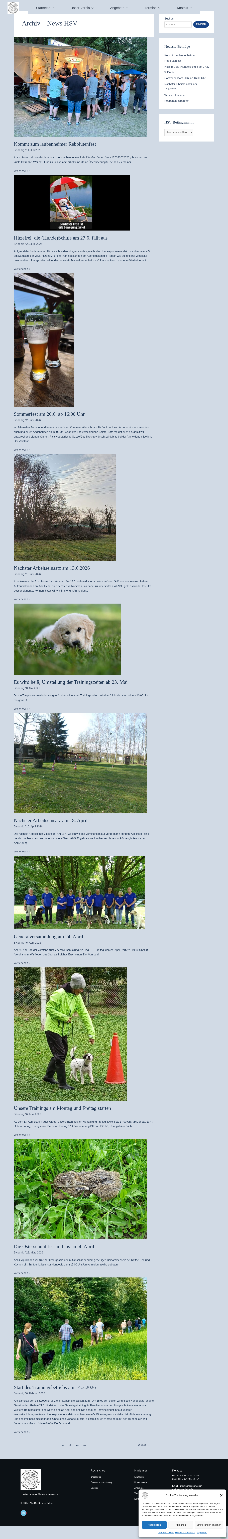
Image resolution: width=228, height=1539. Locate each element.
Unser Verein (80, 8)
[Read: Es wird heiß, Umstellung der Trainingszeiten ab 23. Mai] (84, 639)
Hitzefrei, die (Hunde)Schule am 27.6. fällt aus (61, 238)
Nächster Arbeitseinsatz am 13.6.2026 (52, 568)
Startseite (43, 8)
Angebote (117, 8)
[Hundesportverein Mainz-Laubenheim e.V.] (150, 1495)
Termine (151, 8)
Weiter (144, 1444)
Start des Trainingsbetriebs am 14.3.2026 (55, 1387)
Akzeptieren (154, 1524)
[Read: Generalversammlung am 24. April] (84, 892)
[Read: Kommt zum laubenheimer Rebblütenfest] (84, 87)
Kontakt (182, 8)
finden (201, 24)
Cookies (94, 1488)
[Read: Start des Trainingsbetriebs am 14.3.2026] (84, 1328)
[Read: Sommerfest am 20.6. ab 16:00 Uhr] (84, 340)
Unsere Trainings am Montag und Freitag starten (62, 1108)
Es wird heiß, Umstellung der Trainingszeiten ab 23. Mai (71, 682)
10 (84, 1444)
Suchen (169, 18)
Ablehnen (181, 1524)
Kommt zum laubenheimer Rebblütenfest (55, 144)
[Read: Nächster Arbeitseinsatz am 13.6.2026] (84, 507)
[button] (221, 1495)
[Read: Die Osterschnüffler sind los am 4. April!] (84, 1189)
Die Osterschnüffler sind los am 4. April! (55, 1246)
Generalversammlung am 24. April (48, 936)
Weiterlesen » (22, 170)
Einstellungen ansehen (209, 1524)
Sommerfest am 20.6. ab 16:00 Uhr (49, 414)
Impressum (202, 1532)
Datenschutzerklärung (185, 1532)
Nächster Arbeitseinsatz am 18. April (50, 820)
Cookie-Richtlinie (166, 1532)
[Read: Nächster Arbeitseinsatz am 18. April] (84, 763)
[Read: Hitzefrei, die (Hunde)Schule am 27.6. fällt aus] (84, 203)
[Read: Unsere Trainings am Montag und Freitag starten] (84, 1034)
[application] (52, 8)
